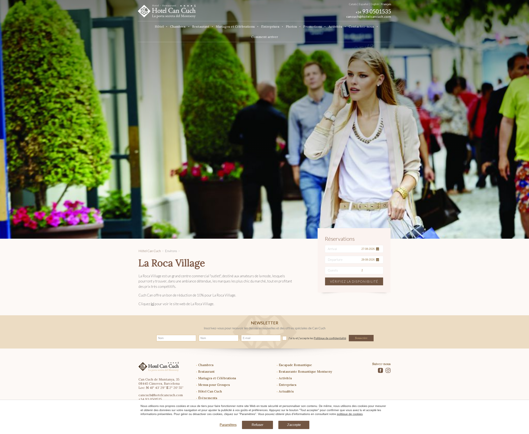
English (375, 4)
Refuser (257, 425)
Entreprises (287, 385)
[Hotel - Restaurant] (167, 10)
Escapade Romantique (295, 365)
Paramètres (228, 425)
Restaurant (206, 372)
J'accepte (294, 425)
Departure (335, 259)
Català (353, 4)
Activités (285, 378)
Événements (207, 398)
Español (363, 4)
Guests (333, 270)
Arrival (332, 249)
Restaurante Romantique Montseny (305, 372)
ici (152, 304)
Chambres (205, 365)
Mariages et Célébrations (217, 378)
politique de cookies (350, 414)
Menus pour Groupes (214, 385)
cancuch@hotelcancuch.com (368, 16)
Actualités (286, 391)
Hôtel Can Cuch (149, 251)
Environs (171, 251)
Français (386, 4)
